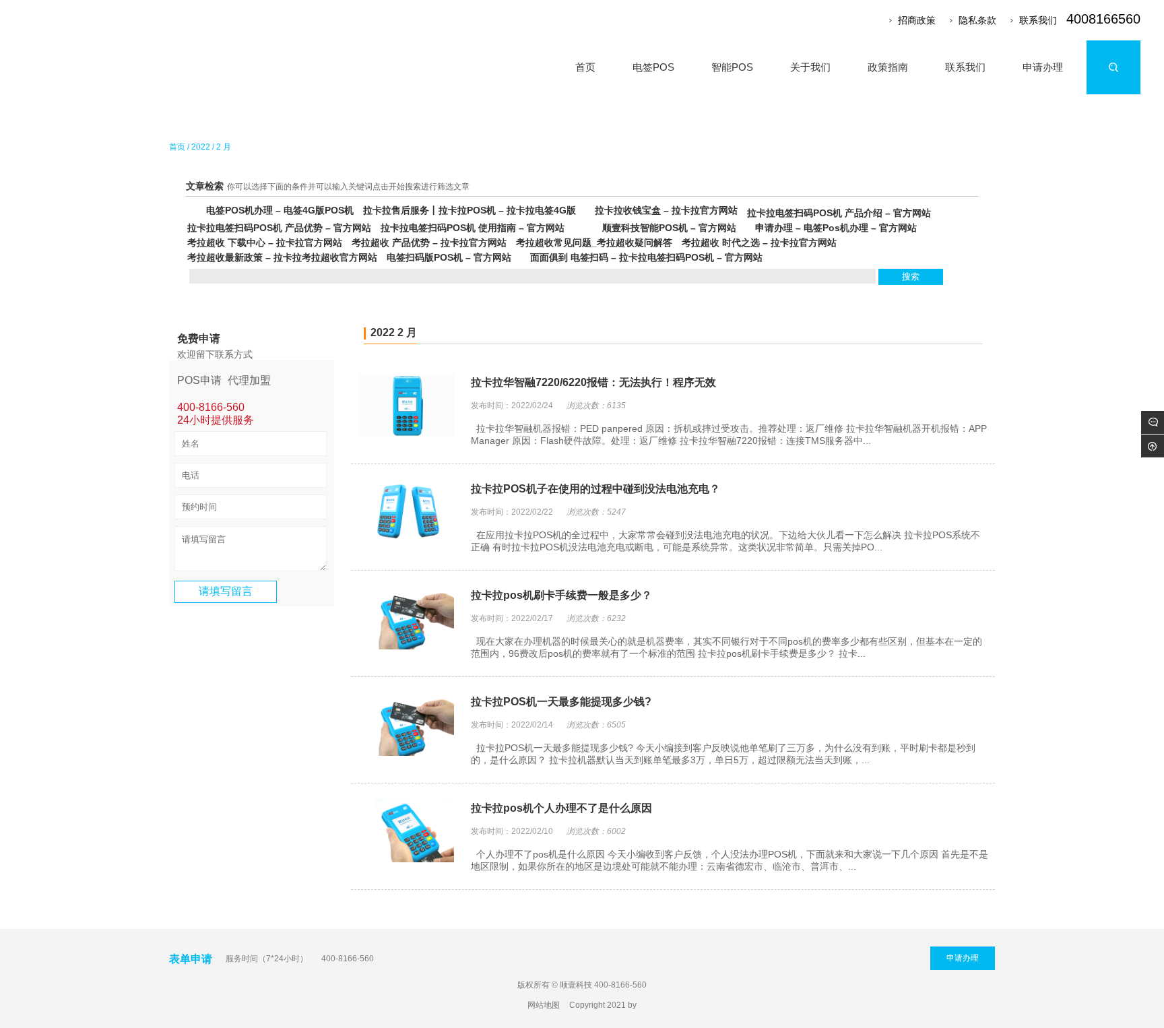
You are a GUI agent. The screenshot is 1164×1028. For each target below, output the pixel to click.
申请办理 (962, 958)
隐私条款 (977, 20)
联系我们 (1038, 20)
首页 (177, 147)
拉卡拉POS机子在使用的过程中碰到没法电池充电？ (595, 488)
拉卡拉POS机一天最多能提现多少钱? (561, 701)
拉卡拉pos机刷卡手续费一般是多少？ (561, 595)
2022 (200, 147)
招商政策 (917, 20)
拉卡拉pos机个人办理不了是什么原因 (561, 808)
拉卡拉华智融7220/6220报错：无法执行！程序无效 (593, 382)
